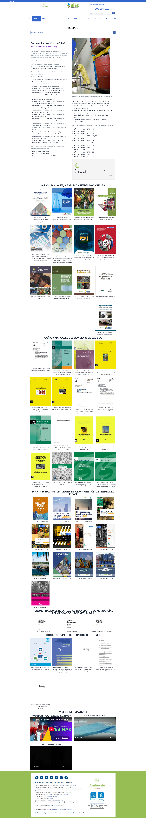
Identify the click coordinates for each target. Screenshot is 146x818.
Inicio (28, 18)
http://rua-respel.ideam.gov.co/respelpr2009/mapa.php (90, 101)
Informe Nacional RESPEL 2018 (84, 143)
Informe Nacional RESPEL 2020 (84, 147)
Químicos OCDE (72, 18)
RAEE (44, 18)
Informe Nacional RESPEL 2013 (84, 133)
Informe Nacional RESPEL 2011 (84, 129)
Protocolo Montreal (94, 18)
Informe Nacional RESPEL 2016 (84, 138)
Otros (116, 18)
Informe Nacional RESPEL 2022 (84, 152)
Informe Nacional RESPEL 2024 (84, 157)
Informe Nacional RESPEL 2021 (84, 150)
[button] (110, 175)
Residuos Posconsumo (57, 18)
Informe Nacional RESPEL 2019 (84, 145)
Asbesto (107, 18)
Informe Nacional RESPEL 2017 (84, 140)
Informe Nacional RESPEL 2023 (84, 154)
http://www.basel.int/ (37, 76)
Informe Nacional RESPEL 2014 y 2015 (86, 136)
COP (83, 18)
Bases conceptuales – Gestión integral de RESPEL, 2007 (92, 103)
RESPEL (35, 18)
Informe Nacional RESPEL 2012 (84, 131)
